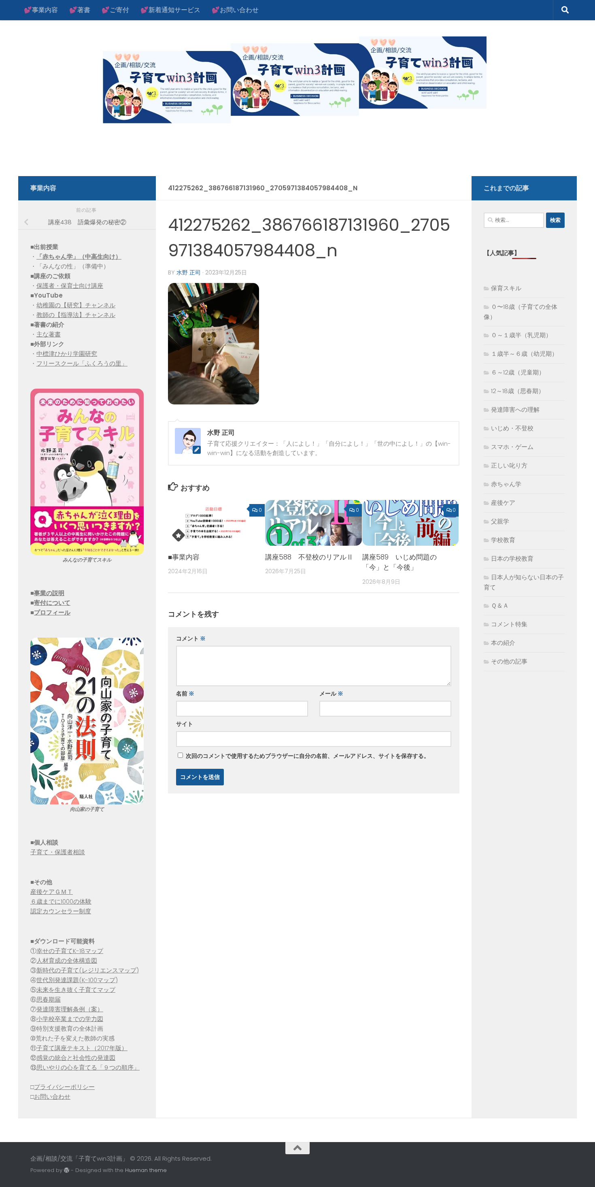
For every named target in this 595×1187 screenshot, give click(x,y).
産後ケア (503, 502)
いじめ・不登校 (512, 428)
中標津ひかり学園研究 (66, 353)
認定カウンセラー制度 (60, 911)
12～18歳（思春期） (517, 391)
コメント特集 (509, 624)
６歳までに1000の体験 (60, 901)
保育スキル (506, 288)
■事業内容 (184, 557)
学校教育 (503, 540)
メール (331, 693)
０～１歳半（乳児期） (521, 335)
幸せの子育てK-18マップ (69, 951)
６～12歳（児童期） (518, 372)
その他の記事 (509, 661)
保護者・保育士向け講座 (69, 285)
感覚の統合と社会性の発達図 (75, 1057)
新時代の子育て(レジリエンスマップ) (87, 970)
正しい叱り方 (509, 465)
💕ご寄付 (115, 10)
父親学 (500, 521)
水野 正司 (188, 272)
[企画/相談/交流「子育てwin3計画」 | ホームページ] (258, 82)
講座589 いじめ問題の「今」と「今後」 (399, 562)
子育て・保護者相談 (57, 852)
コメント (191, 638)
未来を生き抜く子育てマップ (75, 989)
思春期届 (48, 999)
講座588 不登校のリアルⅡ (309, 557)
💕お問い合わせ (235, 10)
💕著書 (79, 10)
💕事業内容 (41, 10)
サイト (184, 724)
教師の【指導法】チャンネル (75, 315)
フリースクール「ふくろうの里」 (82, 363)
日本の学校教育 (512, 558)
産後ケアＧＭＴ (51, 891)
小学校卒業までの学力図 (69, 1019)
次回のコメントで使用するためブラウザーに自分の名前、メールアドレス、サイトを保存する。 (307, 756)
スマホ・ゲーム (512, 446)
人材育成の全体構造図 (66, 960)
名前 (185, 693)
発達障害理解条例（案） (69, 1009)
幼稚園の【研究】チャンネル (75, 305)
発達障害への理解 (515, 409)
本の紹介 (503, 642)
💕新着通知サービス (170, 10)
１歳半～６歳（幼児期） (524, 353)
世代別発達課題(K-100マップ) (77, 980)
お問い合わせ (52, 1096)
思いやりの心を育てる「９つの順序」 (88, 1067)
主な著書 (48, 334)
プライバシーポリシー (64, 1087)
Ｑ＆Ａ (500, 605)
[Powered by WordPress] (66, 1170)
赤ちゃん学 (506, 484)
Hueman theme (146, 1170)
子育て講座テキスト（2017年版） (82, 1048)
